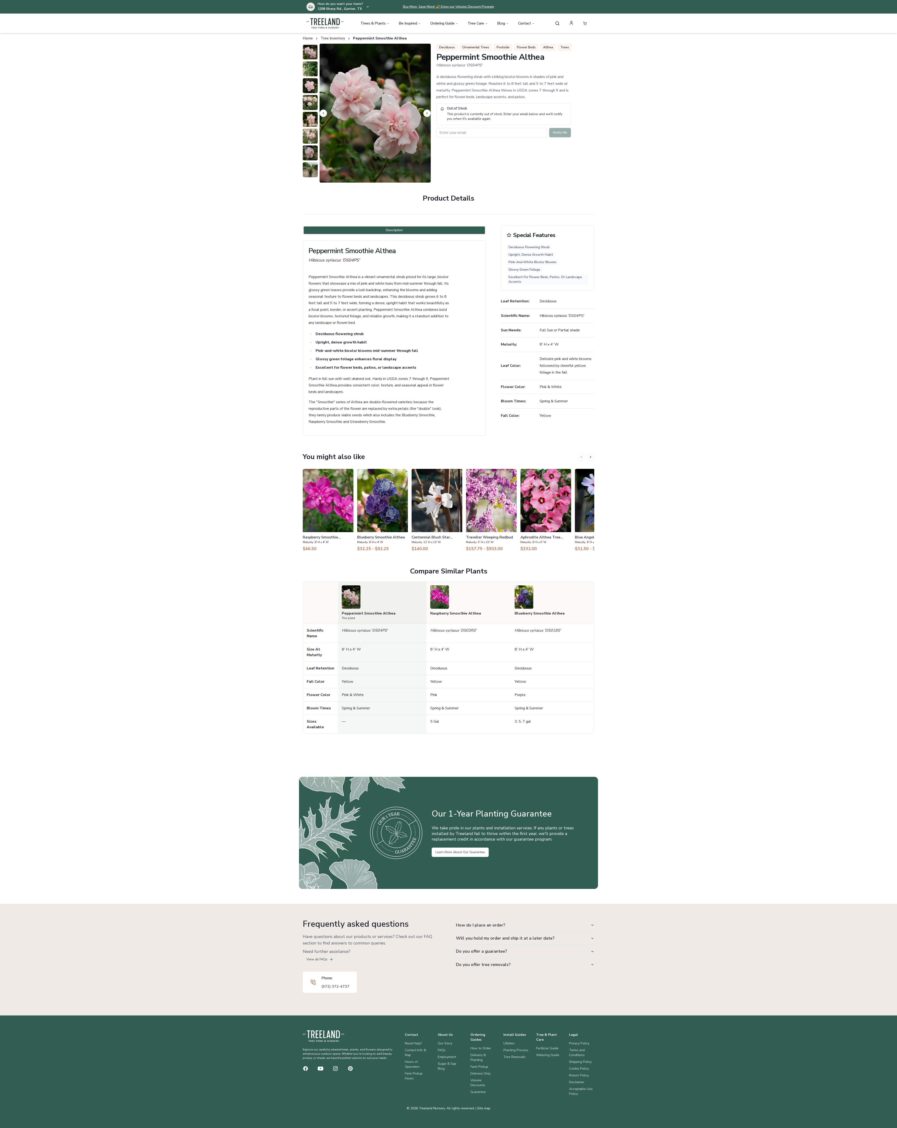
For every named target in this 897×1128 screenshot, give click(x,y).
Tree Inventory (333, 38)
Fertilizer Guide (547, 1048)
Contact (524, 23)
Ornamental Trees (475, 47)
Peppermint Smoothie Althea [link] (380, 38)
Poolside (503, 47)
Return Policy (579, 1075)
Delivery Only (480, 1073)
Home (308, 38)
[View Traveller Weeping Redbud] (491, 512)
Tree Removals (514, 1057)
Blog (501, 23)
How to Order (480, 1048)
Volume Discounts (477, 1082)
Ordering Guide (442, 23)
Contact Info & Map (415, 1052)
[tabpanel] (394, 337)
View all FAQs (316, 959)
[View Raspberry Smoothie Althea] (328, 512)
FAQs (442, 1050)
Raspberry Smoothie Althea (455, 613)
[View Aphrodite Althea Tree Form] (545, 512)
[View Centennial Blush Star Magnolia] (437, 512)
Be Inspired (408, 23)
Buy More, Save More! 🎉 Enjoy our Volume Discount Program (448, 6)
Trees (564, 47)
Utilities (509, 1043)
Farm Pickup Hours (414, 1076)
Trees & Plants (373, 23)
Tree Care (476, 23)
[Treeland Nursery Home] (323, 1036)
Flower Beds (526, 47)
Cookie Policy (579, 1068)
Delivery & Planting (478, 1057)
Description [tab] (394, 230)
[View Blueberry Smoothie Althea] (382, 512)
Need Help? (413, 1043)
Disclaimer (576, 1082)
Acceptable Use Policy (581, 1091)
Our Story (445, 1043)
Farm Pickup (479, 1066)
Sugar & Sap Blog (447, 1066)
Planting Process (515, 1050)
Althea (548, 47)
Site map (483, 1108)
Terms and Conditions (577, 1052)
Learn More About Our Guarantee (460, 852)
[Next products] (590, 457)
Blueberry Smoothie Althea (540, 613)
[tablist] (394, 230)
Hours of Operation (412, 1064)
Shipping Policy (580, 1062)
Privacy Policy (579, 1043)
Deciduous (447, 47)
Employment (447, 1057)
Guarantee (478, 1092)
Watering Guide (547, 1055)
